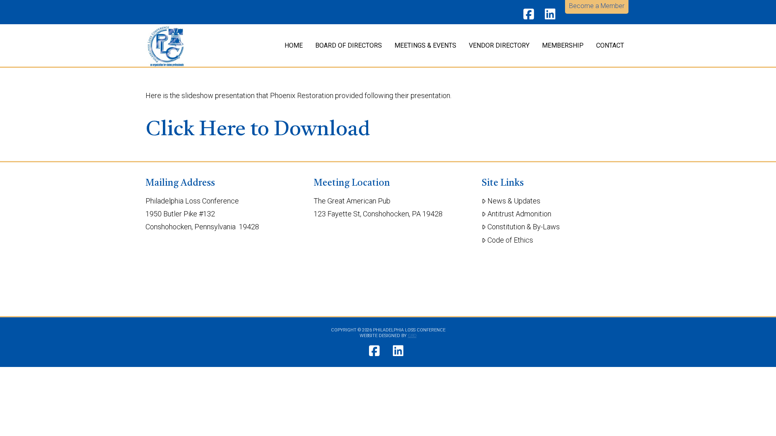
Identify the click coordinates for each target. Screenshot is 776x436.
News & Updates (513, 201)
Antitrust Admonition (519, 214)
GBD (412, 335)
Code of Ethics (510, 240)
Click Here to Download (258, 129)
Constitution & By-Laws (523, 226)
